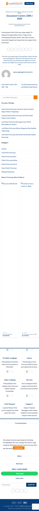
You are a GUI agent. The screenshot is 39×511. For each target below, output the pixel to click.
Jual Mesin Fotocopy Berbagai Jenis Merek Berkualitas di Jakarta (16, 123)
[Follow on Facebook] (13, 490)
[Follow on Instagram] (17, 490)
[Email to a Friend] (19, 49)
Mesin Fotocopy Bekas (13, 12)
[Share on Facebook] (12, 49)
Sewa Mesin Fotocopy (9, 168)
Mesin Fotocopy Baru (9, 156)
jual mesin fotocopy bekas (26, 58)
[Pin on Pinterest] (23, 49)
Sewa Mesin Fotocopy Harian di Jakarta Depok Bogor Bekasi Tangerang (18, 110)
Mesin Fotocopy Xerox (25, 12)
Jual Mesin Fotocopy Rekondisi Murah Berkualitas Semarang (19, 136)
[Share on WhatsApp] (8, 49)
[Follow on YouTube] (26, 490)
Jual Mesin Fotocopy (9, 152)
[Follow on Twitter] (22, 490)
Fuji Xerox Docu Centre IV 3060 (29, 334)
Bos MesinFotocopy (22, 25)
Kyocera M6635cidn (7, 334)
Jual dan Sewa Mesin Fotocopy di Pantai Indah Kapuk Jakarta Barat (17, 116)
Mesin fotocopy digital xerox (24, 60)
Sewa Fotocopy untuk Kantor (23, 62)
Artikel (4, 149)
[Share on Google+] (26, 49)
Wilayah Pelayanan (8, 172)
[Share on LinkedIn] (30, 49)
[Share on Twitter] (16, 49)
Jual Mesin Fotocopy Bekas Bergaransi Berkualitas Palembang (19, 129)
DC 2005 (15, 58)
